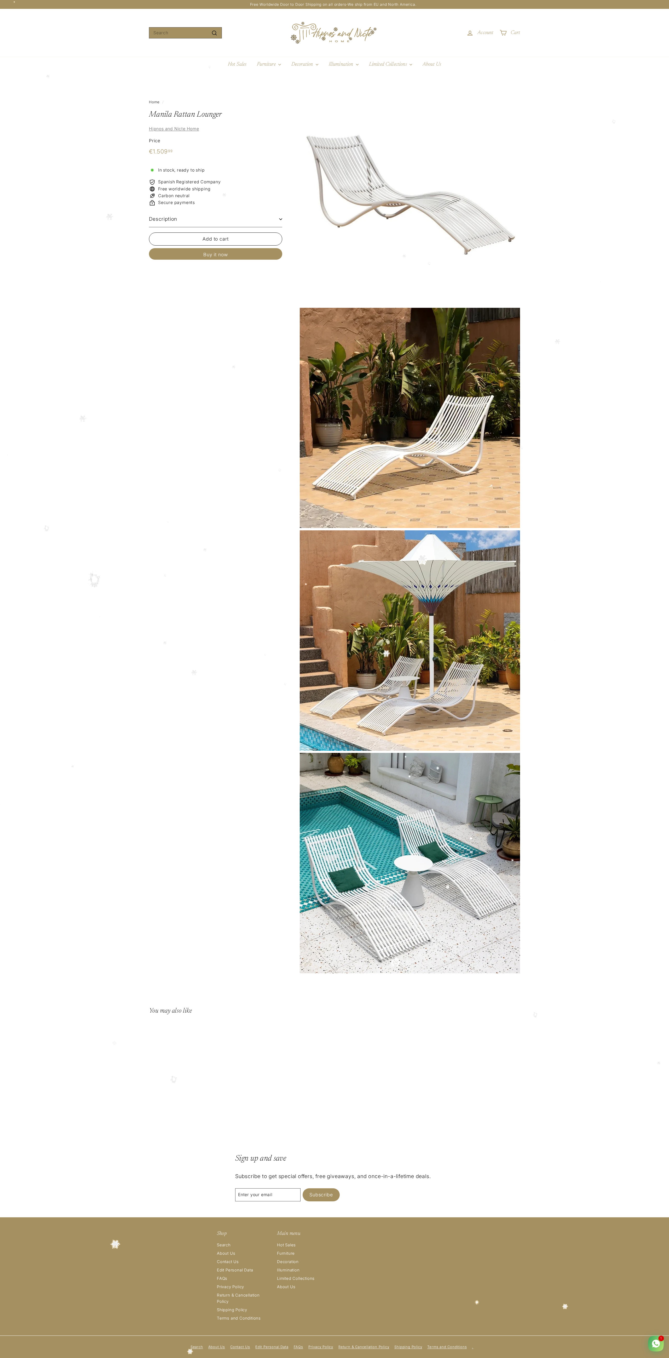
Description (163, 219)
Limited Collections (388, 64)
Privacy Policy (230, 1286)
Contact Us (228, 1261)
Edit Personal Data (235, 1270)
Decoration (302, 64)
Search (224, 1244)
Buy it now (215, 254)
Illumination (342, 64)
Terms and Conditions (239, 1318)
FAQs (222, 1278)
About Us (432, 64)
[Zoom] (410, 195)
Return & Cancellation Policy (238, 1298)
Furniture (267, 64)
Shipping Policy (232, 1309)
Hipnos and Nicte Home (174, 128)
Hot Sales (237, 64)
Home (154, 102)
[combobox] (185, 33)
